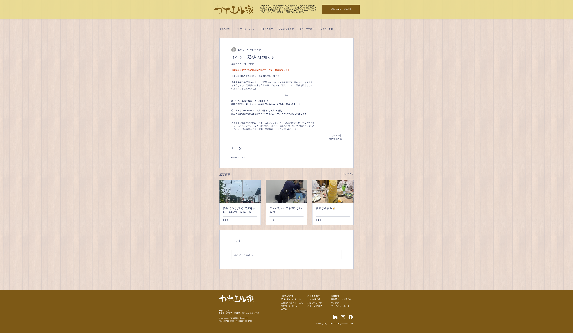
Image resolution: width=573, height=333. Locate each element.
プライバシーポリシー (341, 306)
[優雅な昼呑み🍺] (332, 191)
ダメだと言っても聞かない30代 (285, 210)
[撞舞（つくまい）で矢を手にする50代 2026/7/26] (240, 191)
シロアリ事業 (326, 29)
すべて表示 (348, 174)
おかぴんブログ (286, 29)
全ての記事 (224, 29)
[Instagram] (343, 317)
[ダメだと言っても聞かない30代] (286, 191)
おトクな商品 (267, 29)
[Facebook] (350, 317)
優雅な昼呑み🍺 (325, 208)
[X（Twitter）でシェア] (240, 148)
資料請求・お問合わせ (341, 299)
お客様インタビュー (290, 306)
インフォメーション (245, 29)
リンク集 (335, 302)
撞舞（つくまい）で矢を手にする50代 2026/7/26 (239, 210)
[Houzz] (335, 317)
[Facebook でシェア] (232, 148)
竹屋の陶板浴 (313, 299)
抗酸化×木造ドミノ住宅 (292, 302)
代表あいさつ (287, 296)
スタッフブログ (307, 29)
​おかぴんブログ (314, 302)
